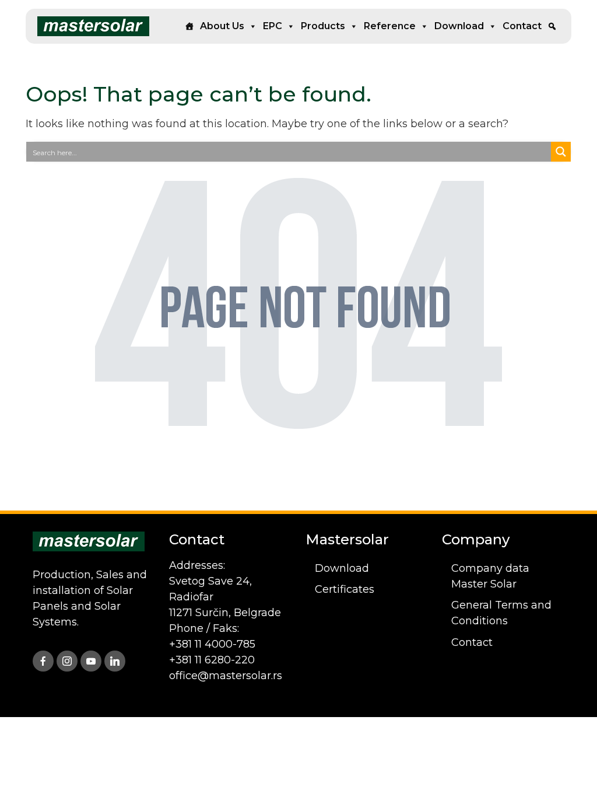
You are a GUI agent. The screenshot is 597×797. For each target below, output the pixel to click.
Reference (390, 26)
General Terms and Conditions (501, 613)
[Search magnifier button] (561, 152)
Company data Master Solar (490, 576)
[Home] (189, 26)
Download (459, 26)
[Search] (552, 26)
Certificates (344, 589)
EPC (272, 26)
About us (222, 26)
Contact (522, 26)
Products (323, 26)
